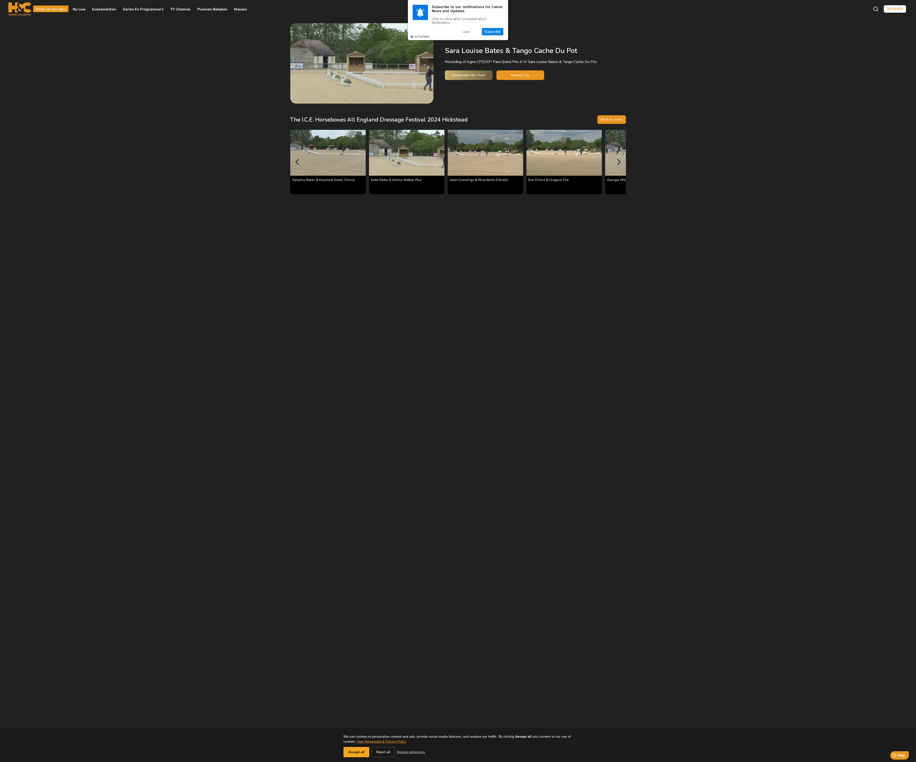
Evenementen (104, 9)
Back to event (611, 119)
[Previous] (297, 162)
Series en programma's (143, 9)
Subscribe (492, 31)
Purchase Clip (520, 75)
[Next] (618, 162)
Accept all (356, 752)
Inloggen (895, 9)
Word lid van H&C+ (51, 9)
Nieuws (240, 9)
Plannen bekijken (212, 9)
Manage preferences (411, 752)
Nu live (79, 9)
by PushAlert (422, 36)
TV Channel (180, 9)
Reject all (383, 752)
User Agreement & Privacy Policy (381, 741)
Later (466, 31)
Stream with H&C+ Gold (469, 75)
